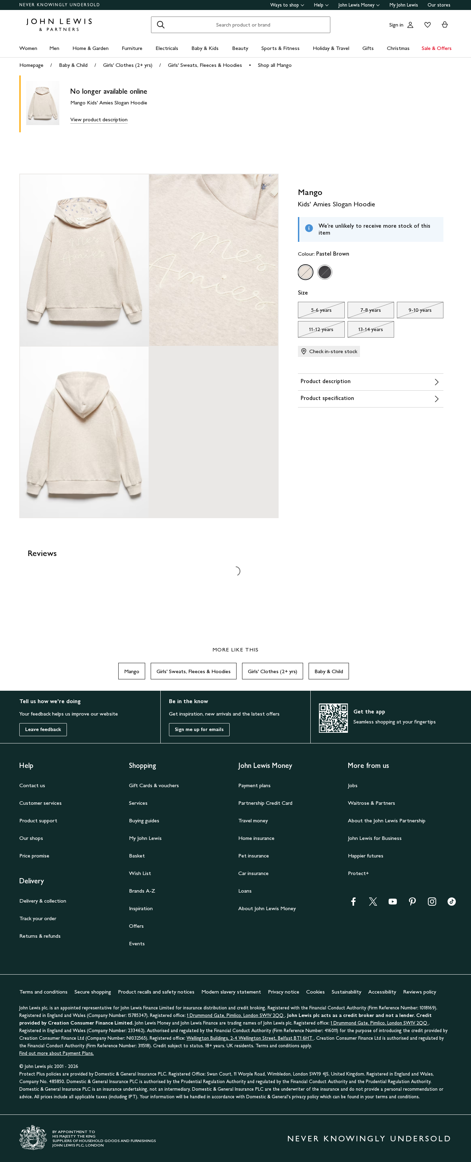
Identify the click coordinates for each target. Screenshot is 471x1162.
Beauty (240, 48)
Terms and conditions (43, 991)
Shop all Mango (275, 65)
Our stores (439, 5)
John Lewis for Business (375, 838)
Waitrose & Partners (371, 803)
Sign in (396, 24)
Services (138, 803)
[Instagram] (432, 904)
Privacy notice (283, 991)
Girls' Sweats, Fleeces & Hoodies (205, 65)
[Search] (160, 25)
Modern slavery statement (231, 991)
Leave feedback (43, 729)
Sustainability (346, 991)
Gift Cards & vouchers (154, 785)
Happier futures (365, 855)
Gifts (368, 48)
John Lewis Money (356, 5)
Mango (131, 671)
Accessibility (382, 991)
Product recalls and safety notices (156, 991)
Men (54, 48)
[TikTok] (452, 904)
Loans (245, 890)
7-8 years (364, 312)
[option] (305, 272)
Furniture (132, 48)
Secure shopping (92, 991)
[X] (373, 904)
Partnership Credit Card (265, 803)
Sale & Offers (437, 48)
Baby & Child (73, 65)
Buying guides (144, 820)
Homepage (31, 65)
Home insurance (256, 838)
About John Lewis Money (267, 908)
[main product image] (48, 104)
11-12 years (315, 331)
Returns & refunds (40, 936)
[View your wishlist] (426, 25)
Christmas (398, 48)
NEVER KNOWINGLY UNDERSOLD (59, 4)
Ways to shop (284, 5)
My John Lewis (404, 5)
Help (318, 5)
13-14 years (365, 331)
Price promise (34, 855)
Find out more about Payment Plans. (56, 1053)
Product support (38, 820)
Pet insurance (253, 855)
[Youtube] (393, 904)
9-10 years (414, 312)
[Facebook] (353, 904)
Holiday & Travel (331, 48)
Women (28, 48)
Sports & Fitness (280, 48)
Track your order (37, 918)
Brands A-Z (142, 890)
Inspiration (141, 908)
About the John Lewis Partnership (386, 820)
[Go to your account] (410, 25)
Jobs (353, 785)
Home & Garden (90, 48)
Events (137, 943)
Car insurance (253, 873)
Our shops (31, 838)
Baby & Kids (205, 48)
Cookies (315, 991)
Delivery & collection (42, 900)
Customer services (40, 803)
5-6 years (315, 312)
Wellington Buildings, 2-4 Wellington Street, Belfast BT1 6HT (250, 1038)
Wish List (140, 873)
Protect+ (358, 873)
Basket (137, 855)
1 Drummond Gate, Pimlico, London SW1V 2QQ (236, 1015)
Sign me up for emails (199, 729)
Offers (136, 926)
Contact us (32, 785)
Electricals (167, 48)
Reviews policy (419, 991)
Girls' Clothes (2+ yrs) (127, 65)
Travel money (253, 820)
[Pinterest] (412, 904)
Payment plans (254, 785)
